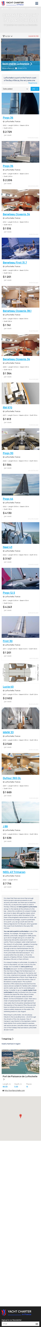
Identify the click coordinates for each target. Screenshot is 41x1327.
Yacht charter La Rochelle (15, 63)
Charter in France (18, 8)
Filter (7, 36)
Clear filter (33, 36)
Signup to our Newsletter (12, 1320)
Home (6, 8)
